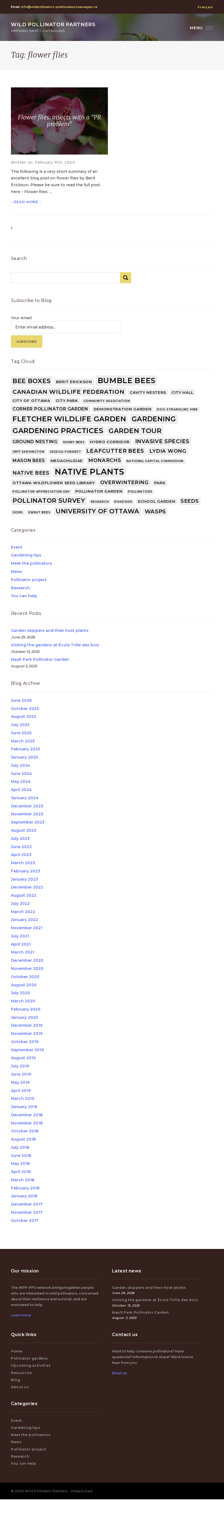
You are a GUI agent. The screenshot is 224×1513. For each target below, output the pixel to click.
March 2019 (22, 1098)
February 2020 (25, 1009)
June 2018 (21, 1155)
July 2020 (20, 992)
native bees (31, 473)
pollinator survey (49, 500)
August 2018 (23, 1139)
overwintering (124, 482)
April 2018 (21, 1171)
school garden (156, 501)
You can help (24, 595)
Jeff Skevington (29, 452)
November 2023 (27, 814)
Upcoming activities (31, 1365)
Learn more (21, 1315)
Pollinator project (29, 579)
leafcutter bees (115, 451)
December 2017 (26, 1204)
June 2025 (21, 732)
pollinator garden (99, 491)
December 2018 (27, 1114)
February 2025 (25, 749)
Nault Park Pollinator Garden (40, 659)
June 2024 (21, 773)
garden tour (135, 431)
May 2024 (21, 781)
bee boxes (32, 381)
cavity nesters (148, 392)
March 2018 (22, 1179)
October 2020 (25, 976)
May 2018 (20, 1163)
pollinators (140, 491)
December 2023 (27, 806)
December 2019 (26, 1025)
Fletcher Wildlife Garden (69, 418)
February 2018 (25, 1188)
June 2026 (21, 700)
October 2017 (24, 1220)
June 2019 (21, 1074)
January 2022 (24, 919)
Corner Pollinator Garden (50, 408)
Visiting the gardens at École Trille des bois (55, 644)
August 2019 (23, 1057)
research (100, 502)
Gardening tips (26, 555)
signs (18, 512)
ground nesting (35, 441)
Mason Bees (29, 460)
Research (20, 587)
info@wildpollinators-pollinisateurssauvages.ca (59, 7)
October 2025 (25, 708)
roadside (123, 502)
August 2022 (23, 895)
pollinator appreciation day (41, 491)
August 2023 (23, 830)
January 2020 (24, 1017)
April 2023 (21, 854)
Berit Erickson (74, 382)
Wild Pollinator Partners (53, 27)
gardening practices (58, 430)
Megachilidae (67, 460)
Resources (21, 1373)
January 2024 (24, 797)
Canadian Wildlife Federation (69, 391)
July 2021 (20, 936)
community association (107, 401)
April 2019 (21, 1090)
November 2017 (26, 1212)
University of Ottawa (97, 511)
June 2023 (21, 846)
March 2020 (23, 1001)
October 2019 (24, 1041)
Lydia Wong (167, 451)
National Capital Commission (155, 461)
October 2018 (25, 1131)
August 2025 (23, 716)
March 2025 (23, 741)
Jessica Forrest (65, 452)
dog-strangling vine (177, 409)
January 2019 (24, 1106)
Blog (15, 1380)
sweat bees (39, 512)
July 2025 (20, 724)
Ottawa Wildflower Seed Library (54, 483)
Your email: (21, 317)
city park (67, 400)
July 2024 (20, 765)
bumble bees (126, 380)
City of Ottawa (31, 400)
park (160, 483)
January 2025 (24, 757)
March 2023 (23, 862)
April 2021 (21, 944)
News (16, 571)
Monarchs (104, 460)
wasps (155, 511)
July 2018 (20, 1147)
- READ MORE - (26, 202)
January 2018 (24, 1196)
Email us (119, 1373)
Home (16, 1351)
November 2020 (27, 968)
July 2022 (20, 903)
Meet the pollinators (31, 563)
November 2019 (26, 1033)
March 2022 (23, 911)
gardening (154, 419)
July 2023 (20, 838)
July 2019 (20, 1066)
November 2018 (27, 1123)
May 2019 (20, 1082)
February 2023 (25, 871)
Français (205, 7)
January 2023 (24, 879)
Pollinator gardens (29, 1358)
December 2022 (27, 887)
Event (16, 547)
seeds (190, 501)
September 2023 (28, 822)
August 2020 (24, 984)
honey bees (74, 442)
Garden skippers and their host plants (50, 630)
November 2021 (26, 927)
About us (20, 1387)
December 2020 (27, 960)
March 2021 (22, 952)
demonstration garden (123, 409)
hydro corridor (110, 442)
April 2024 (21, 789)
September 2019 (27, 1049)
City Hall (182, 392)
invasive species (162, 441)
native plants (89, 471)
